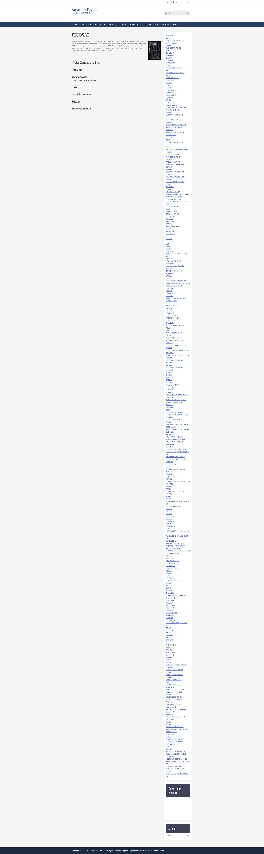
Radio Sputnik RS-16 (174, 680)
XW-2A (168, 628)
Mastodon (178, 2)
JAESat (169, 380)
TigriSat (169, 348)
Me (182, 24)
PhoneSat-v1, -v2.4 (173, 199)
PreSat (168, 85)
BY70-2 (168, 737)
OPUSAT (169, 335)
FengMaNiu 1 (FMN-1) (174, 385)
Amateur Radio (84, 9)
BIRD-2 (168, 749)
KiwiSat (169, 358)
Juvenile (169, 392)
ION (167, 586)
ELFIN (168, 249)
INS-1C (168, 38)
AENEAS (169, 112)
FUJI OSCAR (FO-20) (173, 48)
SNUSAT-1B (170, 234)
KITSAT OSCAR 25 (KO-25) (176, 125)
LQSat (168, 174)
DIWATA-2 (169, 224)
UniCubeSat (170, 80)
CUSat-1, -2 (170, 103)
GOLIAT (168, 643)
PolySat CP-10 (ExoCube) (175, 439)
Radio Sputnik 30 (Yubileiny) (176, 729)
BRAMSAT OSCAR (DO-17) (175, 752)
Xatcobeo (169, 635)
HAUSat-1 (169, 591)
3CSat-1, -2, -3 (171, 303)
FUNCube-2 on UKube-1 (175, 412)
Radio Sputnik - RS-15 (174, 675)
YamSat (169, 662)
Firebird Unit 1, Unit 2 (174, 120)
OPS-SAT (169, 640)
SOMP (168, 184)
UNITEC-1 (169, 539)
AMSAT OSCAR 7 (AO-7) (175, 690)
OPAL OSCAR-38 (172, 214)
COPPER (169, 239)
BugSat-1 (169, 603)
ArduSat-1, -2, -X (172, 110)
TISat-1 (168, 65)
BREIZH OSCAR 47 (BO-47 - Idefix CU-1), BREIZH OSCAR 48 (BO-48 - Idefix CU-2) (178, 283)
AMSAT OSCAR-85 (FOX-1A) (176, 400)
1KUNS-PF (170, 390)
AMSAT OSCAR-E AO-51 (175, 333)
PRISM (168, 489)
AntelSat (169, 382)
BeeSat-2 (169, 169)
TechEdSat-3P (171, 316)
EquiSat (169, 58)
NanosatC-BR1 (171, 613)
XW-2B (168, 633)
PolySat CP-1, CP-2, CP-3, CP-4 (178, 536)
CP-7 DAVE (170, 288)
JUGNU (168, 588)
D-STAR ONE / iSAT (173, 704)
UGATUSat (170, 734)
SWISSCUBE (170, 677)
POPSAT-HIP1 (171, 620)
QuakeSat (169, 60)
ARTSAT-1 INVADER (173, 318)
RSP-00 (169, 479)
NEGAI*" (169, 724)
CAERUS (169, 771)
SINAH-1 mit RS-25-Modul (176, 709)
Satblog (169, 2)
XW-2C (168, 638)
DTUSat (169, 511)
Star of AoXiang (172, 568)
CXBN (168, 147)
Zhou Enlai (170, 323)
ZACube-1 (170, 353)
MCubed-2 (170, 55)
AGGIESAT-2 (170, 526)
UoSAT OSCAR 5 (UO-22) (175, 73)
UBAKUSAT (170, 417)
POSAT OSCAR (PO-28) (174, 142)
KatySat (169, 365)
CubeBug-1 (170, 216)
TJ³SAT (168, 246)
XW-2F (168, 496)
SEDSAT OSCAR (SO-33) (175, 172)
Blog (175, 24)
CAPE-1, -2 (170, 610)
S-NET (168, 576)
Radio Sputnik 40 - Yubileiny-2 (177, 761)
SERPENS (169, 296)
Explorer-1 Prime (172, 712)
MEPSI (168, 46)
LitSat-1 (169, 291)
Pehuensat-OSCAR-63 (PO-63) (178, 425)
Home (75, 24)
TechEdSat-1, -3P (172, 155)
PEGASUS (169, 618)
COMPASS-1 (170, 529)
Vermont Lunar (171, 301)
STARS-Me (170, 499)
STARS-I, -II (170, 477)
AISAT (168, 209)
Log (156, 24)
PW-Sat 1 (169, 630)
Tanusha (169, 83)
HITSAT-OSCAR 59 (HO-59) (176, 449)
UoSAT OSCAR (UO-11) (174, 115)
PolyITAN (169, 377)
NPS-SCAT (170, 231)
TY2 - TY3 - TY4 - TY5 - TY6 (176, 345)
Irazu (168, 410)
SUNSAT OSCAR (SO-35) (175, 182)
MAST (168, 70)
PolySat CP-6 (171, 541)
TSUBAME (170, 159)
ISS (167, 236)
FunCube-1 (170, 682)
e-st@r (168, 672)
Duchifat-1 (170, 608)
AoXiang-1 (170, 521)
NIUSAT (168, 556)
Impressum (126, 851)
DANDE (168, 100)
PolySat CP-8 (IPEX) (173, 338)
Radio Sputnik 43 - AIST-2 (176, 665)
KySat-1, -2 (170, 687)
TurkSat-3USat (171, 212)
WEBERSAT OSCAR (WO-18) (176, 759)
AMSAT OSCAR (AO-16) (174, 739)
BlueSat (169, 375)
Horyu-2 (169, 571)
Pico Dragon (170, 229)
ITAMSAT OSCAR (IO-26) (175, 41)
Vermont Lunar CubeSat (175, 266)
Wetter (97, 24)
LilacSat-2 (170, 655)
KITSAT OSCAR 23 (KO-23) (176, 107)
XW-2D (168, 647)
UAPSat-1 (169, 276)
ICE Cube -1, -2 (171, 605)
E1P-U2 (168, 660)
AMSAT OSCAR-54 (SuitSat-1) (177, 355)
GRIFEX (168, 422)
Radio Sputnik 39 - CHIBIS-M (177, 754)
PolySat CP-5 (171, 95)
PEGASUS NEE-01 (173, 563)
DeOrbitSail (170, 432)
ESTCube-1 (170, 221)
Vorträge (134, 24)
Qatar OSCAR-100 (172, 207)
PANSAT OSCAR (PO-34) (175, 177)
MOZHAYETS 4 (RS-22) (174, 700)
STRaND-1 (169, 189)
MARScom (170, 444)
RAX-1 (168, 764)
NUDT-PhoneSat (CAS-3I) (175, 420)
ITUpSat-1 (169, 667)
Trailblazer (170, 251)
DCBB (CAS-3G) (172, 427)
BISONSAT (170, 407)
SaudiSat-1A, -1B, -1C (174, 226)
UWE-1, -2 (169, 524)
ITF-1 (168, 330)
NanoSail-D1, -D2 (172, 78)
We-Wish (169, 122)
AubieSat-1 (170, 36)
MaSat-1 (169, 75)
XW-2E (168, 486)
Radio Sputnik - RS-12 (174, 670)
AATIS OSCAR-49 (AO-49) (176, 298)
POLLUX (169, 509)
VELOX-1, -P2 (171, 135)
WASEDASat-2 (171, 732)
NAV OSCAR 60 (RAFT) (174, 437)
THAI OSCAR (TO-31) (173, 157)
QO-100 (169, 137)
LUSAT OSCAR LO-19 (174, 766)
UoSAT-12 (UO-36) (173, 192)
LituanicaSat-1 (171, 293)
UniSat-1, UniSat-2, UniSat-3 (177, 202)
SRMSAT (169, 583)
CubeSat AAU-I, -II (173, 506)
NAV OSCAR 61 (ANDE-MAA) (176, 395)
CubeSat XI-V (171, 464)
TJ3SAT (169, 311)
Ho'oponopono (171, 105)
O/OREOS (169, 756)
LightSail (169, 462)
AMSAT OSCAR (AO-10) (174, 127)
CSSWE (168, 88)
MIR (167, 244)
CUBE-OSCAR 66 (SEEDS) (176, 595)
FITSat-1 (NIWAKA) (173, 162)
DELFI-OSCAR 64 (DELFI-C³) (176, 623)
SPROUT (169, 145)
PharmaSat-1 (171, 90)
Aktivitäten (121, 24)
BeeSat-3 (169, 179)
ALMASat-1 (170, 615)
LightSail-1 (170, 98)
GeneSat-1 (170, 53)
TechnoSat (170, 702)
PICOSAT (169, 308)
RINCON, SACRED (172, 561)
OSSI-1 (168, 204)
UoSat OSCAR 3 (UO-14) (175, 727)
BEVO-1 (169, 519)
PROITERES (170, 578)
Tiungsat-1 (170, 219)
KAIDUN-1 (169, 650)
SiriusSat (169, 714)
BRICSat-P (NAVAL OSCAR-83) (177, 430)
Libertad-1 (170, 600)
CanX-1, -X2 (170, 516)
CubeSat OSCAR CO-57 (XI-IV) (177, 459)
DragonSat (170, 241)
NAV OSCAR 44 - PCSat (175, 325)
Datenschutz (137, 851)
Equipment (146, 24)
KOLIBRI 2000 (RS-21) (174, 697)
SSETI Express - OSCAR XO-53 (177, 350)
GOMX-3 (169, 167)
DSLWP (168, 722)
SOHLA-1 (169, 447)
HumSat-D (170, 387)
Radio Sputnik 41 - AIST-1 (175, 769)
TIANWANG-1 (171, 645)
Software (165, 24)
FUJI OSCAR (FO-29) (173, 68)
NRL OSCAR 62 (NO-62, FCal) (177, 415)
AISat (168, 140)
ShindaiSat (170, 593)
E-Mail (186, 2)
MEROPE (169, 573)
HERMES (169, 695)
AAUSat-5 (170, 474)
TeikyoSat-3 (170, 598)
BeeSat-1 (169, 657)
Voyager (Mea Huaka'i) (174, 548)
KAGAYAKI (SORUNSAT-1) (175, 457)
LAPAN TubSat (171, 43)
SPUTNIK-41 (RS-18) (173, 685)
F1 (166, 117)
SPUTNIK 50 (170, 434)
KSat (167, 747)
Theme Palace (158, 851)
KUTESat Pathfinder (173, 581)
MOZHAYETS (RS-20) (174, 692)
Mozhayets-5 (171, 707)
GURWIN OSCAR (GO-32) (175, 164)
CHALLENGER (171, 63)
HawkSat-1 (170, 93)
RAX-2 (168, 51)
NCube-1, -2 (170, 566)
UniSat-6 (169, 130)
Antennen (108, 24)
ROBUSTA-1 (170, 652)
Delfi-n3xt (170, 397)
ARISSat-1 (169, 558)
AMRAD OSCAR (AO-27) (175, 132)
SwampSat (170, 259)
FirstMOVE (170, 313)
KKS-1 (168, 467)
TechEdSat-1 (171, 321)
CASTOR (169, 514)
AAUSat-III (170, 187)
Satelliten (86, 24)
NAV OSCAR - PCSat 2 (174, 442)
